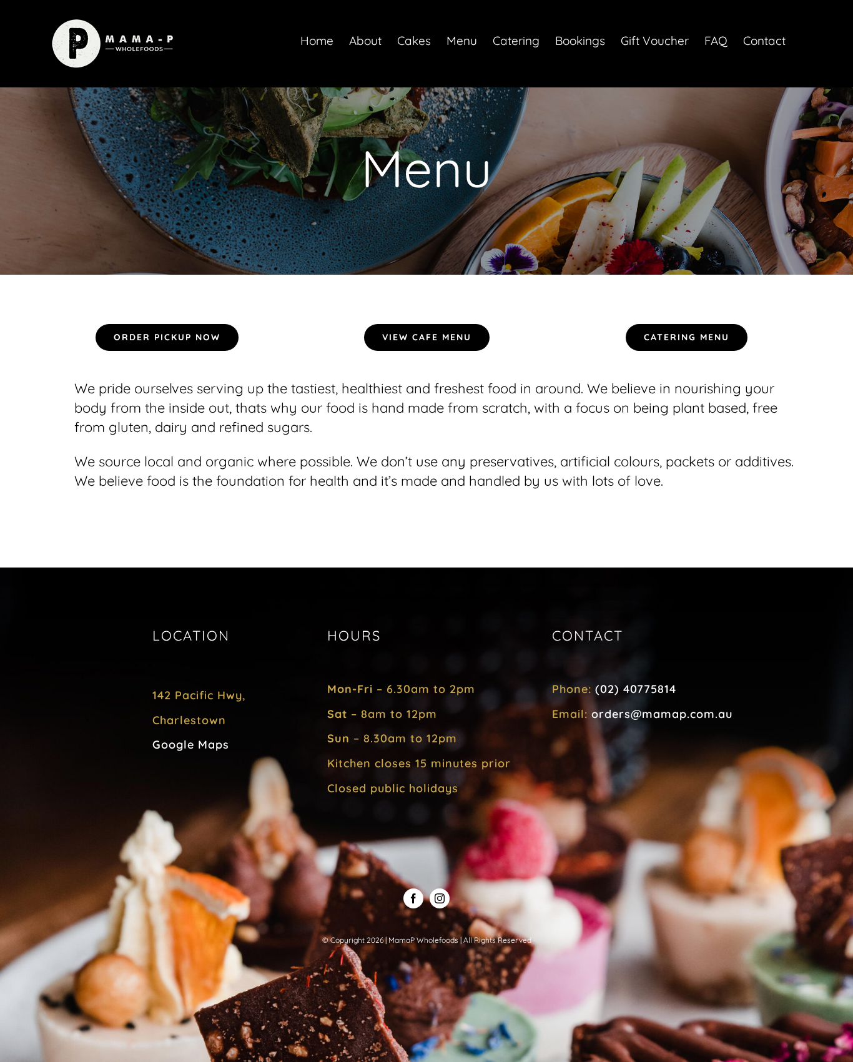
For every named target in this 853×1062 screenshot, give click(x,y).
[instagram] (440, 898)
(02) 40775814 (635, 689)
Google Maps (190, 744)
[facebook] (413, 898)
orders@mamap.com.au (661, 714)
